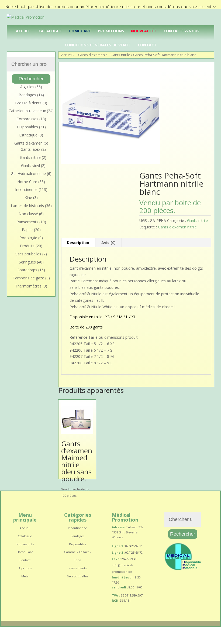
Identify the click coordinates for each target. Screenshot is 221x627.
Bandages (27, 94)
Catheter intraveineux (27, 110)
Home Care (80, 30)
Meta (25, 576)
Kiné (28, 197)
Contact (147, 44)
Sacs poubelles (28, 253)
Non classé (28, 213)
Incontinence (26, 189)
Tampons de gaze (28, 277)
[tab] (78, 242)
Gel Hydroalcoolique (28, 173)
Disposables (27, 126)
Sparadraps (27, 269)
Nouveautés (144, 30)
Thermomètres (28, 286)
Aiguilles (27, 86)
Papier (27, 229)
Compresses (27, 118)
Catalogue (50, 30)
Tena (77, 560)
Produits (27, 245)
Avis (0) (108, 242)
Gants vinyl (30, 165)
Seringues (27, 262)
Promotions (111, 30)
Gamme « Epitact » (77, 552)
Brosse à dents (28, 102)
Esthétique (28, 135)
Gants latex (30, 149)
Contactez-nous (181, 30)
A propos (25, 568)
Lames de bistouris (27, 205)
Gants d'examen (28, 143)
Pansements (27, 221)
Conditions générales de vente (98, 44)
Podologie (28, 237)
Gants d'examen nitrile (177, 226)
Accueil (24, 30)
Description (78, 242)
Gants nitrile (197, 220)
